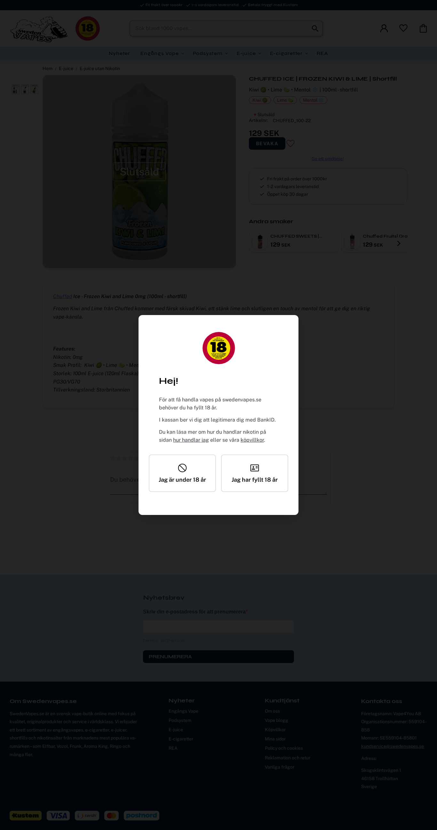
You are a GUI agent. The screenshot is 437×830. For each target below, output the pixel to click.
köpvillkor (252, 440)
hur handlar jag (191, 440)
